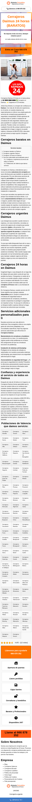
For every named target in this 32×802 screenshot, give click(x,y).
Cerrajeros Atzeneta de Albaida (5, 591)
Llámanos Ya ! (17, 800)
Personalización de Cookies (13, 779)
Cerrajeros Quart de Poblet (5, 478)
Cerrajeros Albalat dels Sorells (25, 627)
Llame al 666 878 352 (16, 734)
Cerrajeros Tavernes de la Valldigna (5, 565)
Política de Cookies (10, 777)
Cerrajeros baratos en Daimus (11, 151)
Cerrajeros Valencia (10, 766)
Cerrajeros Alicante (10, 768)
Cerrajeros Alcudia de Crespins (5, 574)
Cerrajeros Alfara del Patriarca (25, 582)
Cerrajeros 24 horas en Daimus (12, 155)
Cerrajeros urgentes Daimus (11, 153)
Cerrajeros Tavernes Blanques (5, 606)
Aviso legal (7, 775)
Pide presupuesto (10, 781)
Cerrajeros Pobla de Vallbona (5, 453)
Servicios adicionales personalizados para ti (15, 157)
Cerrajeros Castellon (11, 770)
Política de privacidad (11, 773)
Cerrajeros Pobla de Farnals (25, 470)
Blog (5, 764)
